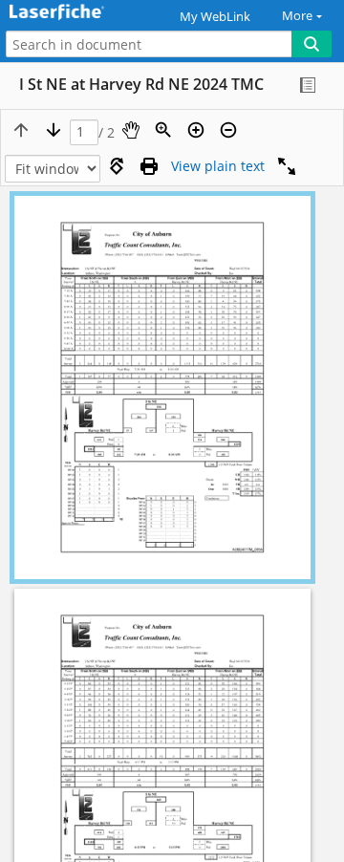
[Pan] (131, 130)
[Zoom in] (196, 130)
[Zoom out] (228, 130)
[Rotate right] (116, 166)
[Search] (311, 44)
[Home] (81, 13)
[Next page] (53, 130)
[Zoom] (163, 130)
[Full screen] (286, 166)
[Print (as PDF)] (149, 166)
